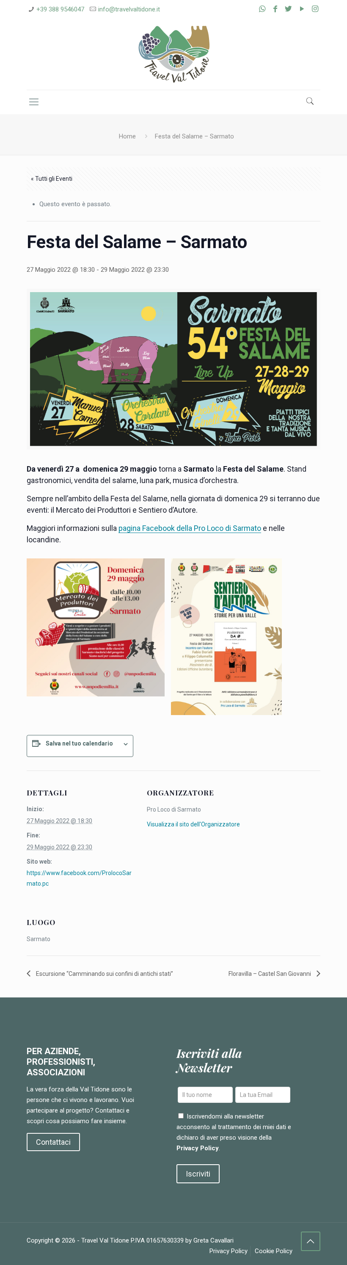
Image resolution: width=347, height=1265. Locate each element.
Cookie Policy (273, 1251)
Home (127, 136)
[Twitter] (288, 8)
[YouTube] (302, 8)
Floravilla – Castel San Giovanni (270, 973)
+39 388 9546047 (60, 9)
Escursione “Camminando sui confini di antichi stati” (104, 973)
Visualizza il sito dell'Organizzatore (193, 824)
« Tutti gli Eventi (51, 178)
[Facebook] (275, 8)
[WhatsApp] (262, 8)
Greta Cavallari (213, 1240)
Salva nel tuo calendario (79, 743)
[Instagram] (315, 8)
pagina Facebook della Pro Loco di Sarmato (189, 528)
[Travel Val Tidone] (173, 54)
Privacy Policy (197, 1148)
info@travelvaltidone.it (129, 9)
